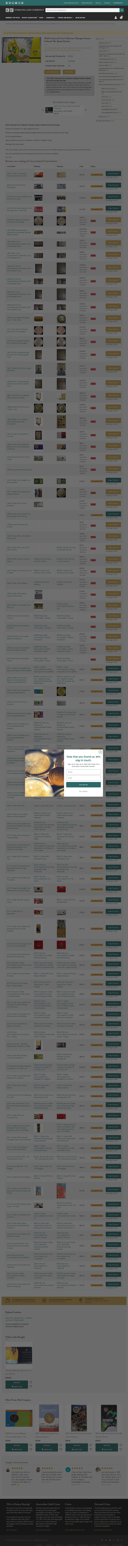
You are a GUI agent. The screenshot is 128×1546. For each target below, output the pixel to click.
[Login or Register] (116, 17)
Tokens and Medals (65, 17)
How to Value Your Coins (71, 3)
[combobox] (85, 10)
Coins (41, 17)
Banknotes (50, 17)
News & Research (87, 3)
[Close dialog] (100, 752)
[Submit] (122, 10)
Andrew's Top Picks (13, 17)
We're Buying (80, 17)
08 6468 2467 (118, 3)
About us (98, 3)
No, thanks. (83, 791)
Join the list (83, 785)
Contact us (107, 3)
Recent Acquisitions (29, 17)
